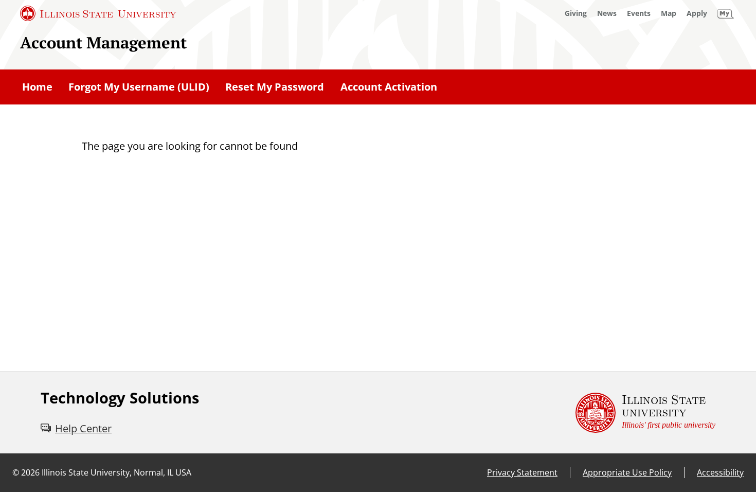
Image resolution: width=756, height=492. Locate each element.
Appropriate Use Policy (627, 472)
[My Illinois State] (725, 13)
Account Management (103, 42)
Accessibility (720, 472)
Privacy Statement (522, 472)
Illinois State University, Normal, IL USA (116, 472)
